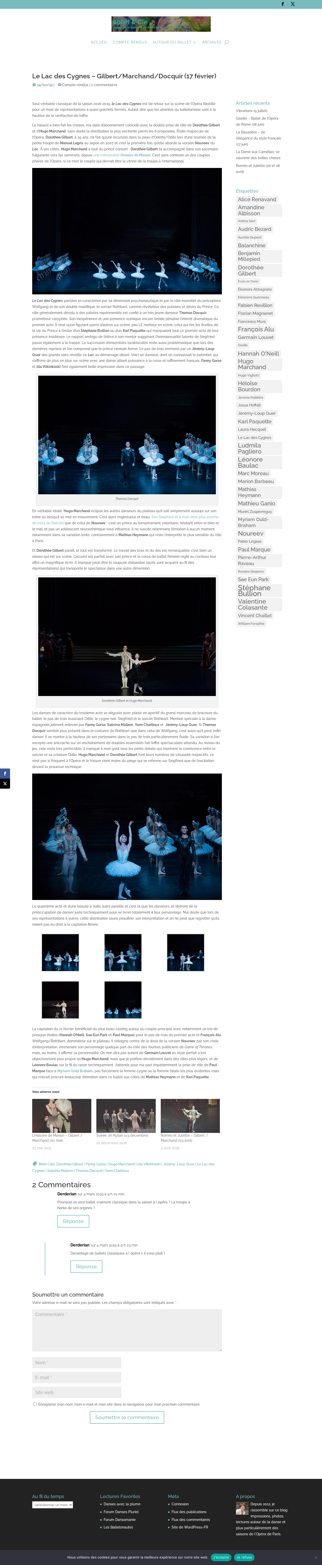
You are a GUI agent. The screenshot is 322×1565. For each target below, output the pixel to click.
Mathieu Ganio (256, 503)
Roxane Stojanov (251, 571)
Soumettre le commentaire (127, 1417)
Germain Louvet (256, 337)
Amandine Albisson (251, 210)
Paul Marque (254, 549)
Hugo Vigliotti (248, 375)
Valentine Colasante (253, 604)
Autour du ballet (172, 42)
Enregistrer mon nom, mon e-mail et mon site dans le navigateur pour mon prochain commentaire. (119, 1404)
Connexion (180, 1504)
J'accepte (221, 1557)
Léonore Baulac (250, 462)
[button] (63, 953)
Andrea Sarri (246, 221)
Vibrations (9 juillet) (251, 111)
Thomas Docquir (89, 1171)
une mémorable (121, 155)
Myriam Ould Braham (75, 1071)
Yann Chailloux (117, 1171)
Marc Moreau (253, 473)
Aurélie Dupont (250, 237)
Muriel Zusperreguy (255, 511)
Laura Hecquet (252, 429)
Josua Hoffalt (249, 405)
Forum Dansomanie (120, 1520)
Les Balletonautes (118, 1527)
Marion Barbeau (256, 481)
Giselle (243, 345)
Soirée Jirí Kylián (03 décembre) (122, 1135)
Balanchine (251, 245)
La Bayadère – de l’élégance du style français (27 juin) (258, 138)
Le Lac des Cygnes (254, 437)
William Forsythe (251, 623)
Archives (212, 42)
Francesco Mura (252, 321)
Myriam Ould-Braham (253, 522)
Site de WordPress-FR (190, 1527)
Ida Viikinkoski (148, 1164)
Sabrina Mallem (60, 1171)
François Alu (256, 329)
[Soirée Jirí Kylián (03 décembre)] (125, 1116)
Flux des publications (189, 1512)
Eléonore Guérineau (253, 297)
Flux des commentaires (191, 1520)
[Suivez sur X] (293, 4)
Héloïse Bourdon (249, 386)
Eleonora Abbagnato (255, 289)
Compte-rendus (130, 42)
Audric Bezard (254, 229)
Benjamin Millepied (249, 256)
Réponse (73, 1221)
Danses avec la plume (122, 1504)
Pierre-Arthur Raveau (252, 560)
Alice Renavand (257, 199)
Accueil (99, 42)
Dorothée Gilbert (69, 1164)
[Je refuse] (315, 1557)
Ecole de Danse (248, 281)
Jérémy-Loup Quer (178, 1164)
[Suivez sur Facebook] (283, 4)
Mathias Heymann (249, 492)
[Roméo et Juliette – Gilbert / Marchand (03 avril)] (190, 1116)
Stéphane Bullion (254, 590)
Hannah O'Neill (258, 353)
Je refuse (244, 1557)
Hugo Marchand (121, 1164)
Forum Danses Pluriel (121, 1512)
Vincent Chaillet (255, 615)
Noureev (250, 533)
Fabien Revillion (255, 305)
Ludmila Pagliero (249, 448)
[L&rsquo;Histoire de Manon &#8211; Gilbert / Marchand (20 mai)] (61, 1116)
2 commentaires (104, 85)
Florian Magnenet (255, 313)
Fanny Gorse (96, 1164)
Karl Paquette (254, 421)
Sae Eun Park (253, 579)
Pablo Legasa (249, 541)
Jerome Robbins (250, 397)
